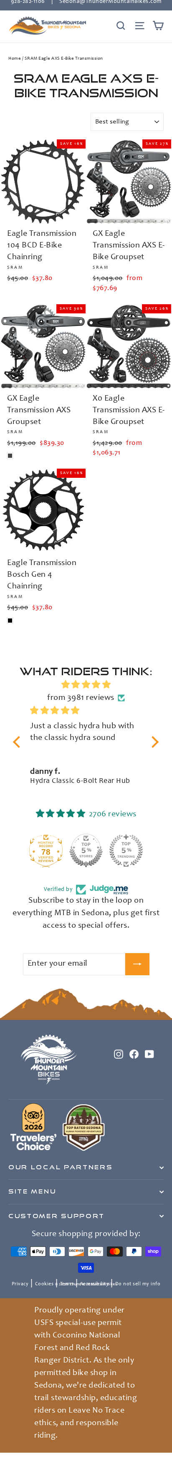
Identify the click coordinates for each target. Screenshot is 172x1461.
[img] (86, 685)
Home (14, 58)
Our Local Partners (60, 1167)
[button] (19, 741)
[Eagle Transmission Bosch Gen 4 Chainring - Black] (10, 620)
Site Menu (32, 1191)
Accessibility (94, 1284)
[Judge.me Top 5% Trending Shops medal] (126, 850)
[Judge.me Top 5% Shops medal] (86, 850)
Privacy (20, 1284)
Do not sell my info (138, 1284)
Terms (67, 1284)
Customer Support (56, 1216)
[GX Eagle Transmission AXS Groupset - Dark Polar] (10, 456)
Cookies (44, 1284)
